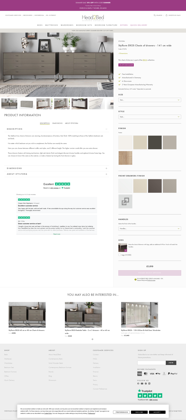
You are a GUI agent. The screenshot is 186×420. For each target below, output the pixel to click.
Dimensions (123, 53)
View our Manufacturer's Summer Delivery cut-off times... (93, 30)
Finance (95, 372)
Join (171, 363)
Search (159, 15)
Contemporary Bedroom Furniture (60, 367)
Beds (40, 25)
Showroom (39, 15)
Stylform (121, 41)
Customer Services (13, 15)
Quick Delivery (138, 25)
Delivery (95, 363)
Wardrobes (67, 25)
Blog (50, 376)
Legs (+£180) (126, 255)
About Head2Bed (55, 354)
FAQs (95, 359)
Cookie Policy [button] (48, 413)
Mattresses (51, 25)
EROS (145, 60)
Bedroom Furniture (106, 25)
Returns (95, 376)
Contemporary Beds (56, 359)
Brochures (28, 15)
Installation (96, 367)
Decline (139, 412)
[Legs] (122, 247)
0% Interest (51, 15)
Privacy (95, 385)
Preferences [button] (91, 413)
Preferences (122, 412)
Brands (51, 372)
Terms (95, 380)
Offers (124, 25)
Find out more (151, 280)
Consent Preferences (100, 389)
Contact (96, 354)
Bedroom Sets (84, 25)
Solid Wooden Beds (56, 363)
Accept (157, 412)
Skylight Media (178, 411)
